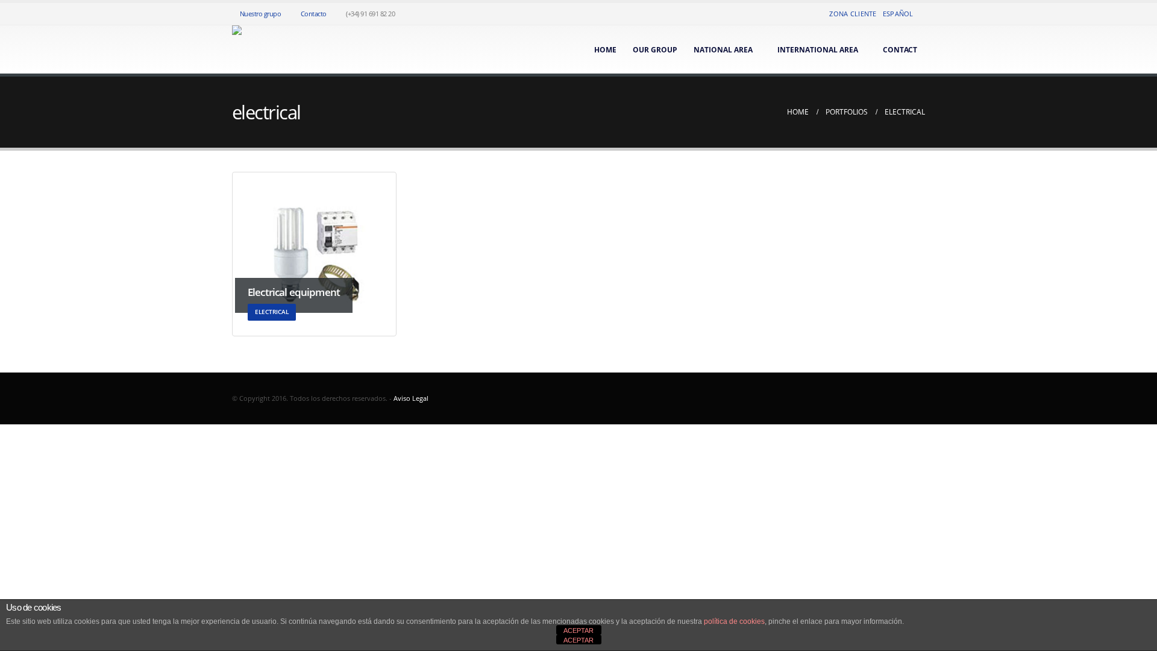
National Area (723, 50)
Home (605, 50)
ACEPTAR (578, 630)
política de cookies (734, 621)
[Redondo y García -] (247, 49)
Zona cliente (852, 13)
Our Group (655, 50)
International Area (817, 50)
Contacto (314, 13)
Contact (900, 50)
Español (898, 13)
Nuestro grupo (260, 13)
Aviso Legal (411, 398)
